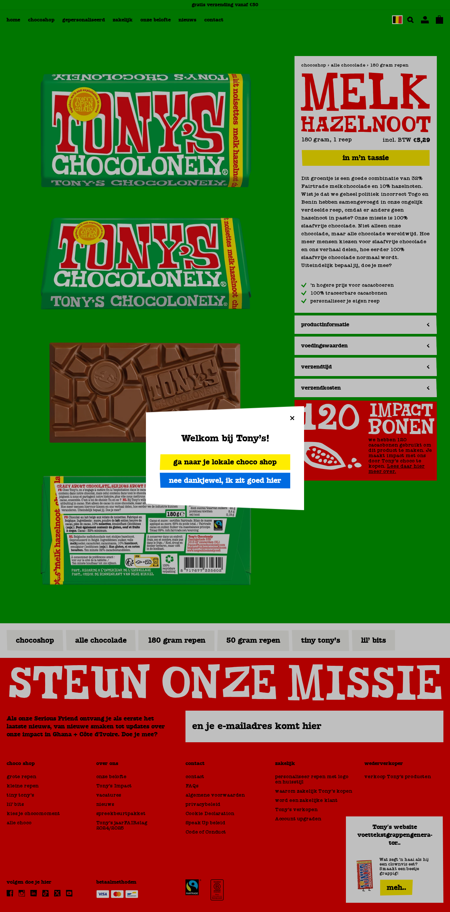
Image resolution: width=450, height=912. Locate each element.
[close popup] (292, 418)
